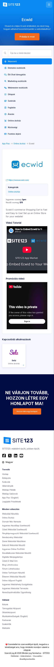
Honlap (5, 474)
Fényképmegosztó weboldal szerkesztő (20, 533)
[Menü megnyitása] (49, 4)
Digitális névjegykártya (12, 557)
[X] (9, 455)
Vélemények (7, 486)
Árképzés (6, 478)
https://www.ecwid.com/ (19, 180)
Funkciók (6, 482)
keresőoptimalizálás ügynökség (16, 592)
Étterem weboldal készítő (13, 576)
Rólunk (5, 604)
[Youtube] (21, 455)
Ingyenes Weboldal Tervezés (15, 588)
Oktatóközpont (8, 612)
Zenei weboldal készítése (14, 541)
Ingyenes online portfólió (13, 549)
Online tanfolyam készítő (13, 572)
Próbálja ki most (27, 36)
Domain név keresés (11, 521)
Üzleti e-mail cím (10, 561)
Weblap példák (9, 490)
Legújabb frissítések (11, 501)
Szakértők (6, 624)
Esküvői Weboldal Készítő (13, 545)
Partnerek (6, 620)
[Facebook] (4, 455)
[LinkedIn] (15, 455)
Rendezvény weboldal (12, 537)
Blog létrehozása (10, 565)
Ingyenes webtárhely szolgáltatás (17, 584)
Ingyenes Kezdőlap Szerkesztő (16, 525)
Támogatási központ (11, 608)
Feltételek (15, 656)
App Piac (6, 143)
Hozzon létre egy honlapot (27, 411)
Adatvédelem (25, 656)
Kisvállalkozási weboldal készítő (16, 553)
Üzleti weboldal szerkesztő (14, 529)
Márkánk (6, 628)
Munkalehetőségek (15, 616)
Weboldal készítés (10, 514)
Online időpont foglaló (12, 580)
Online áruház (19, 143)
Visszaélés (37, 656)
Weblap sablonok (10, 493)
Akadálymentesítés (27, 659)
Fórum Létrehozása (11, 569)
